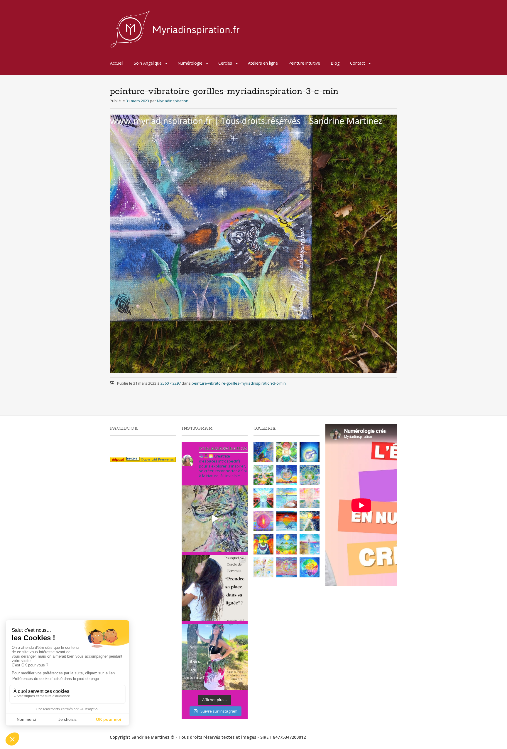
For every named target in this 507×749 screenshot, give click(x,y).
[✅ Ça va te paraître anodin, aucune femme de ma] (215, 657)
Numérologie (190, 63)
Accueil (116, 63)
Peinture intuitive (304, 63)
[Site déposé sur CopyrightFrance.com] (143, 460)
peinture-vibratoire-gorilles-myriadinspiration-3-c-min (239, 383)
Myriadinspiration (172, 100)
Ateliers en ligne (263, 63)
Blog (335, 63)
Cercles (225, 63)
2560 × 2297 (170, 383)
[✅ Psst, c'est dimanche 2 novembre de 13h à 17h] (215, 588)
